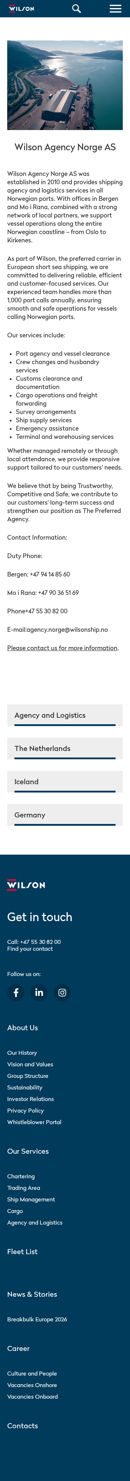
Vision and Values (30, 1064)
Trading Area (23, 1187)
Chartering (21, 1176)
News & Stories (32, 1294)
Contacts (22, 1425)
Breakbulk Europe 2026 (37, 1319)
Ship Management (31, 1199)
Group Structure (27, 1075)
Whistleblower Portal (34, 1122)
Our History (22, 1052)
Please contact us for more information (62, 648)
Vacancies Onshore (32, 1385)
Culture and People (32, 1373)
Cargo (15, 1210)
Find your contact (30, 948)
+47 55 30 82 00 (40, 941)
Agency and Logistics (34, 1222)
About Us (22, 1027)
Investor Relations (30, 1098)
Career (18, 1348)
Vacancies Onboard (32, 1396)
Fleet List (22, 1251)
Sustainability (25, 1087)
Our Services (28, 1151)
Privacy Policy (25, 1110)
